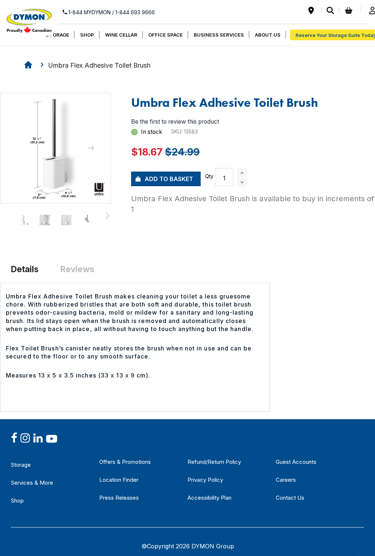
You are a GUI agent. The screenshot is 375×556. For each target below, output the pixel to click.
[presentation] (91, 148)
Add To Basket (169, 179)
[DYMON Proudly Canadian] (29, 18)
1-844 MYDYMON (111, 12)
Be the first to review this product (175, 121)
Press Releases (119, 497)
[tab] (24, 269)
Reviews (77, 269)
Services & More (32, 482)
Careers (286, 479)
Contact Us (290, 497)
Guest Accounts (296, 461)
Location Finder (118, 479)
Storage (21, 464)
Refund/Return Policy (214, 461)
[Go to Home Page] (28, 66)
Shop (17, 500)
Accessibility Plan (209, 497)
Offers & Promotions (125, 461)
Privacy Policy (205, 479)
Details (24, 269)
